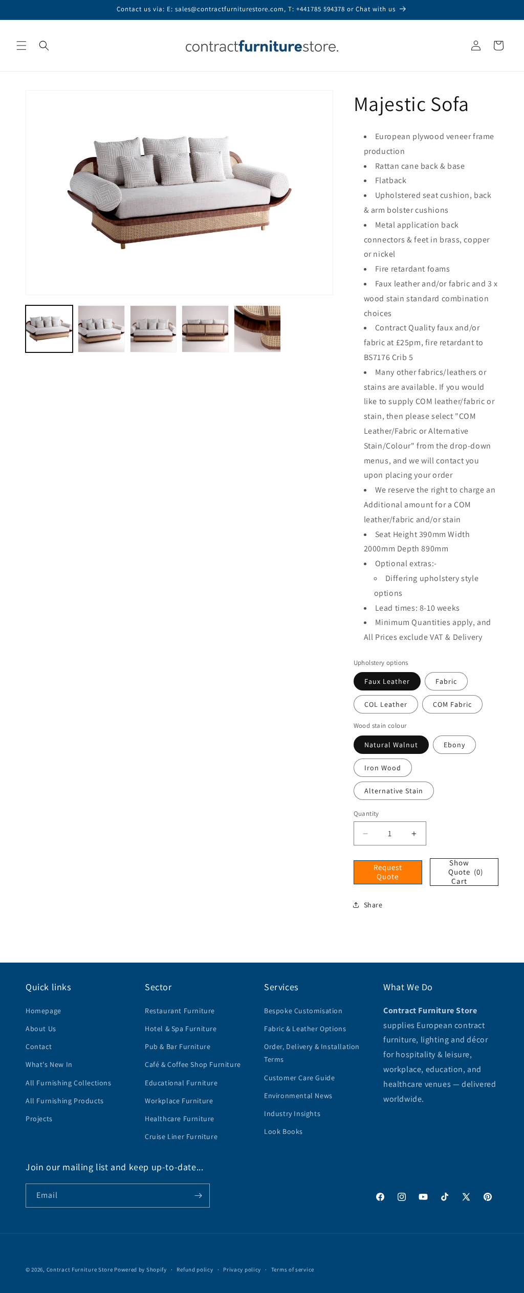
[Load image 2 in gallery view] (101, 328)
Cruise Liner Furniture (181, 1136)
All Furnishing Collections (69, 1082)
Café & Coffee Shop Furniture (193, 1064)
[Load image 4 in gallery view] (205, 328)
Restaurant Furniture (180, 1010)
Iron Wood (382, 767)
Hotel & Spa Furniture (181, 1028)
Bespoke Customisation (303, 1010)
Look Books (283, 1131)
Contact (39, 1046)
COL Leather (385, 704)
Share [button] (373, 904)
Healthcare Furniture (179, 1118)
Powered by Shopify (140, 1269)
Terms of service (292, 1269)
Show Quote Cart (465, 872)
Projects (39, 1118)
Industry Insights (292, 1113)
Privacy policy (242, 1269)
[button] (21, 45)
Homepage (43, 1010)
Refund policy (195, 1269)
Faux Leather (387, 681)
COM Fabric (452, 704)
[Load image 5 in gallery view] (257, 328)
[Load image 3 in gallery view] (153, 328)
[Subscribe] (198, 1196)
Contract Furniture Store (80, 1269)
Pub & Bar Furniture (177, 1046)
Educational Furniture (181, 1082)
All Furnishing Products (65, 1100)
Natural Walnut (391, 744)
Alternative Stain (393, 790)
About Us (41, 1028)
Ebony (454, 744)
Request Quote (388, 871)
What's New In (49, 1064)
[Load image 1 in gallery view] (49, 328)
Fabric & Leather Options (305, 1028)
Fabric (446, 681)
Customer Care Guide (299, 1077)
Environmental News (298, 1095)
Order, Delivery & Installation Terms (312, 1053)
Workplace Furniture (179, 1100)
